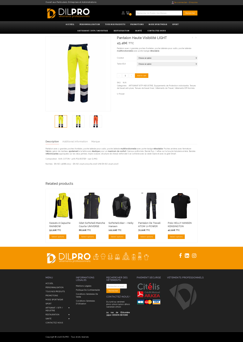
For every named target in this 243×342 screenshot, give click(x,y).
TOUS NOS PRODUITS (55, 291)
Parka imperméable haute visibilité (195, 37)
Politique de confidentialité (88, 290)
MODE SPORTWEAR (54, 300)
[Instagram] (194, 255)
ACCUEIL (49, 283)
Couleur (120, 58)
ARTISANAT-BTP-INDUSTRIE (141, 86)
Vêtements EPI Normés (185, 88)
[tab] (54, 141)
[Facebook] (180, 255)
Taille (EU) (121, 64)
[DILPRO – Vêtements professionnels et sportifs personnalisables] (68, 13)
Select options (58, 237)
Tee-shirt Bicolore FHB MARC (192, 37)
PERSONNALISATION (54, 287)
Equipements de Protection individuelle (171, 86)
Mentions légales (83, 286)
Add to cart (141, 76)
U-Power (121, 94)
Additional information (75, 141)
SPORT (49, 304)
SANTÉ (49, 319)
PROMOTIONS (52, 296)
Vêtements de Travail (164, 88)
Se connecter (180, 2)
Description (52, 141)
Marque (95, 141)
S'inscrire (193, 2)
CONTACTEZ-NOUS (54, 323)
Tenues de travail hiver (144, 88)
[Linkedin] (187, 255)
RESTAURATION (52, 315)
